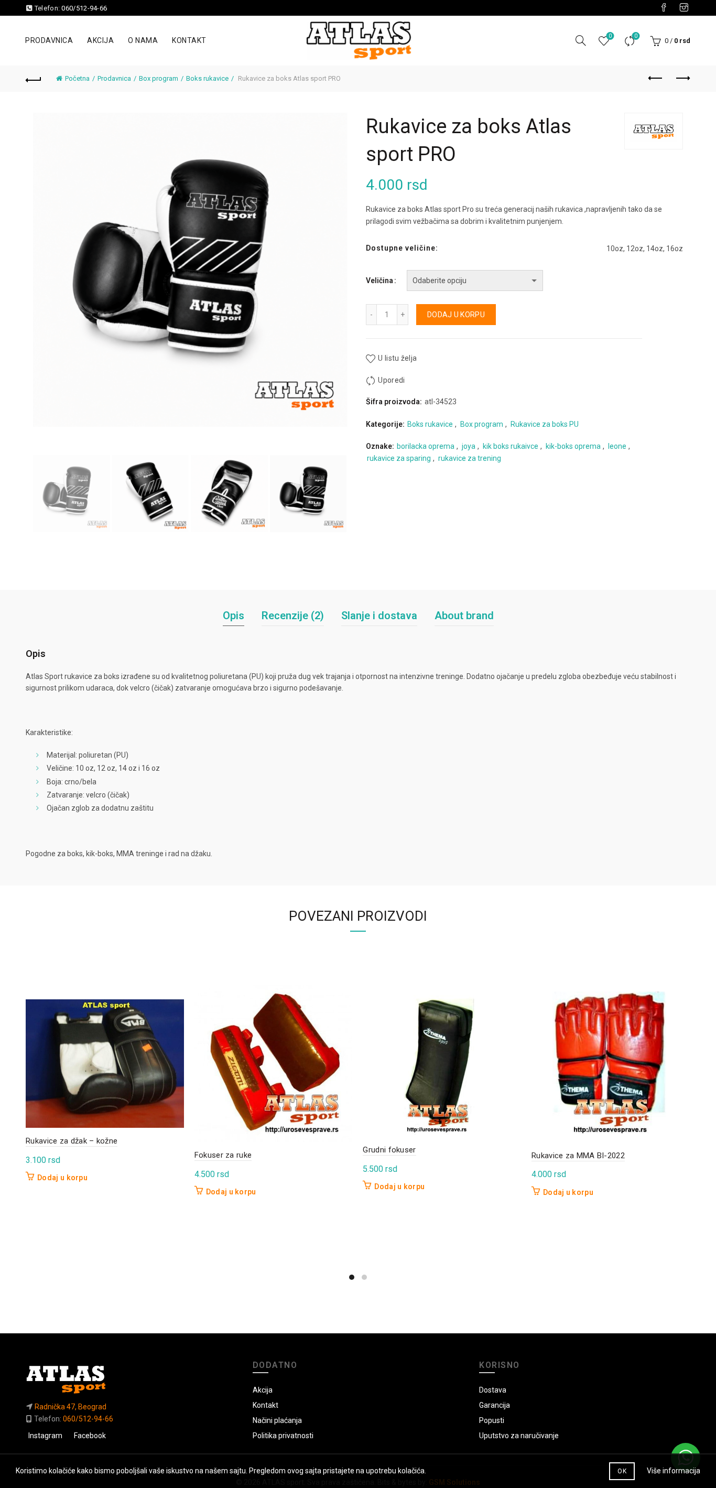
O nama (143, 40)
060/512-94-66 (84, 8)
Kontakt (189, 40)
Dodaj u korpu (456, 314)
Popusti (491, 1420)
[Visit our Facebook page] (663, 8)
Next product (682, 78)
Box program (158, 78)
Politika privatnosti (283, 1435)
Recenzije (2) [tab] (293, 615)
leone (617, 446)
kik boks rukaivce (510, 446)
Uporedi (635, 36)
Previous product (656, 78)
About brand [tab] (464, 615)
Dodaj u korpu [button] (62, 1177)
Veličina (379, 280)
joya (468, 446)
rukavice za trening (469, 458)
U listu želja (397, 358)
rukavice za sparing (399, 458)
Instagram (45, 1435)
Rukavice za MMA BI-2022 (578, 1155)
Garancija (494, 1405)
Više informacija (673, 1471)
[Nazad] (33, 78)
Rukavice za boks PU (545, 424)
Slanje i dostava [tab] (379, 615)
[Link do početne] (131, 1379)
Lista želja (610, 36)
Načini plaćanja (277, 1420)
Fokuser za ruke (223, 1155)
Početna (77, 78)
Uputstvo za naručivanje (519, 1435)
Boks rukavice (207, 78)
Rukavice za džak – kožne (71, 1141)
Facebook (90, 1435)
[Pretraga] (580, 40)
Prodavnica (49, 40)
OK (621, 1471)
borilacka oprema (425, 446)
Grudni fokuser (389, 1150)
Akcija (100, 40)
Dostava (492, 1390)
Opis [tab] (233, 615)
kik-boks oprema (573, 446)
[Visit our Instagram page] (684, 8)
